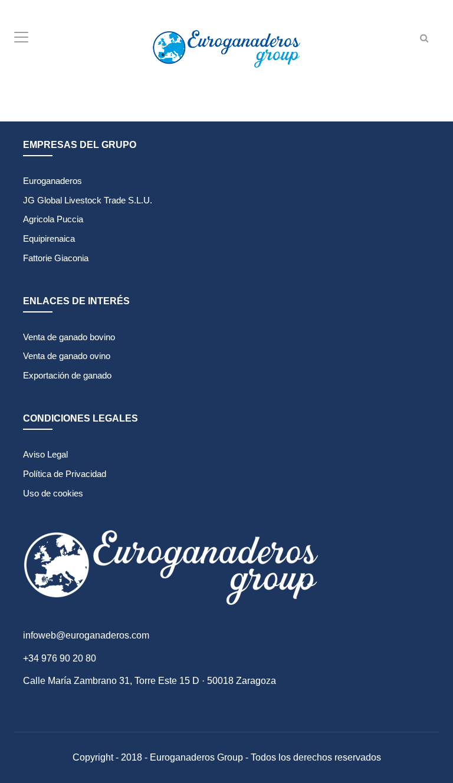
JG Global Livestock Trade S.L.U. (87, 200)
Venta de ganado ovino (66, 356)
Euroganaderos (52, 181)
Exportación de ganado (67, 375)
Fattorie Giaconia (55, 258)
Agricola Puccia (53, 219)
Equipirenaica (49, 238)
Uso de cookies (53, 493)
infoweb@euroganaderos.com (86, 635)
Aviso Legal (45, 454)
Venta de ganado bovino (69, 337)
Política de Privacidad (64, 474)
